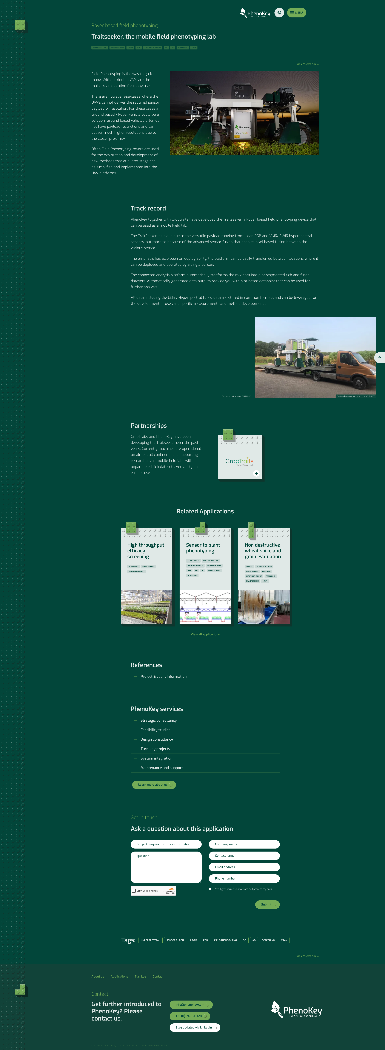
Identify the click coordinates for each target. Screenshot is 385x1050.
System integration (156, 758)
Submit (266, 905)
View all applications (205, 634)
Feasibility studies (155, 730)
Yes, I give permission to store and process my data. (243, 889)
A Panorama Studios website (154, 1045)
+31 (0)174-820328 (189, 1016)
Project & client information (164, 676)
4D (173, 47)
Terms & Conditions (128, 1045)
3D (166, 47)
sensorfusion (117, 47)
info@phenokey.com (190, 1005)
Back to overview (307, 64)
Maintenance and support (162, 767)
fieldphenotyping (153, 47)
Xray (194, 47)
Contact (279, 12)
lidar (130, 47)
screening (182, 47)
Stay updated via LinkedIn (194, 1027)
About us (97, 977)
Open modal (256, 473)
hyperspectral (100, 47)
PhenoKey (255, 13)
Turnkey (140, 977)
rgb (138, 47)
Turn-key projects (155, 748)
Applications (119, 977)
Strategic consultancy (159, 720)
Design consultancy (157, 739)
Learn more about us (153, 785)
